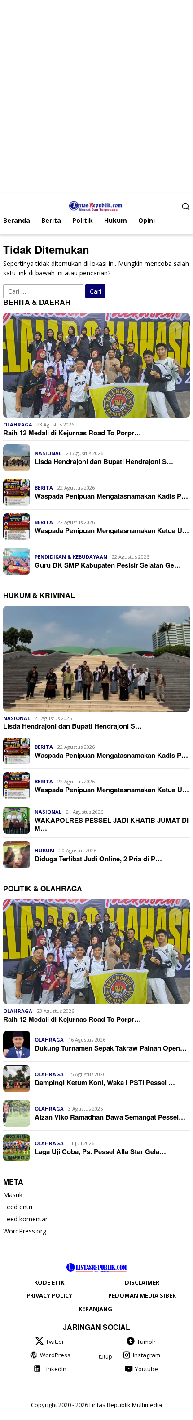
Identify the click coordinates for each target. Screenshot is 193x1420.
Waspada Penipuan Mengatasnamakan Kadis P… (111, 496)
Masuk (12, 1194)
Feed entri (17, 1207)
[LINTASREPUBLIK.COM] (97, 205)
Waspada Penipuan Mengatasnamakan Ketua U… (112, 530)
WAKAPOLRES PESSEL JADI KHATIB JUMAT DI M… (112, 824)
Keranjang (95, 1309)
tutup (105, 1356)
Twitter (55, 1341)
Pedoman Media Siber (142, 1295)
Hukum (45, 850)
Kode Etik (49, 1282)
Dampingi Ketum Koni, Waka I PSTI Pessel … (105, 1082)
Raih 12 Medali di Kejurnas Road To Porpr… (72, 433)
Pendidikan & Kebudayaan (71, 556)
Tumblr (146, 1341)
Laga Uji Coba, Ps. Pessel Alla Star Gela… (100, 1151)
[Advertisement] (96, 96)
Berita (44, 487)
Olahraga (17, 424)
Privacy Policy (49, 1295)
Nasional (48, 453)
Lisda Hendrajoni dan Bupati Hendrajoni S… (104, 461)
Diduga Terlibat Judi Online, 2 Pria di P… (98, 859)
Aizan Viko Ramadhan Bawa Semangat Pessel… (110, 1117)
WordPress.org (24, 1231)
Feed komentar (25, 1219)
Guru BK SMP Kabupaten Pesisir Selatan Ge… (108, 565)
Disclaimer (142, 1282)
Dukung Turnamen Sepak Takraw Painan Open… (111, 1048)
